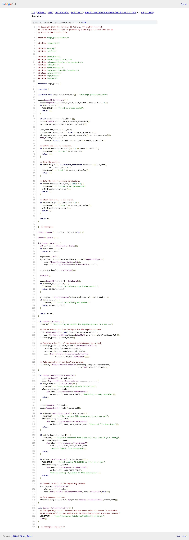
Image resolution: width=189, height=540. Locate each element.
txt (178, 536)
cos (33, 12)
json (184, 536)
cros (50, 12)
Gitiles (15, 536)
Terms (29, 536)
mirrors (41, 12)
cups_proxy (147, 12)
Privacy (22, 536)
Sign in (183, 4)
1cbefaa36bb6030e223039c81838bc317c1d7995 (110, 12)
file (84, 22)
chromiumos (62, 12)
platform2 (77, 12)
